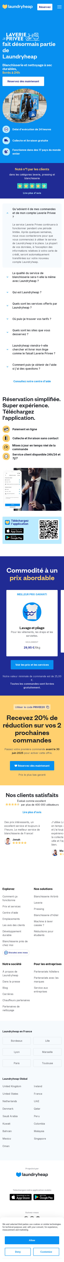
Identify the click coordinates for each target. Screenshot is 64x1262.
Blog (5, 987)
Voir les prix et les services (32, 664)
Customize (46, 1251)
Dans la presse (11, 981)
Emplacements (11, 918)
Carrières (7, 994)
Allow (32, 1240)
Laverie (38, 902)
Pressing (39, 908)
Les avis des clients (13, 925)
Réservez (45, 7)
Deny (18, 1251)
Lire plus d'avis (32, 812)
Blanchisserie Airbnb (46, 896)
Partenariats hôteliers (46, 971)
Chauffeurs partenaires (16, 1000)
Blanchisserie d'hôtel (46, 915)
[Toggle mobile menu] (59, 7)
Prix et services (11, 906)
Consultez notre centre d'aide (32, 381)
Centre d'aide (10, 912)
